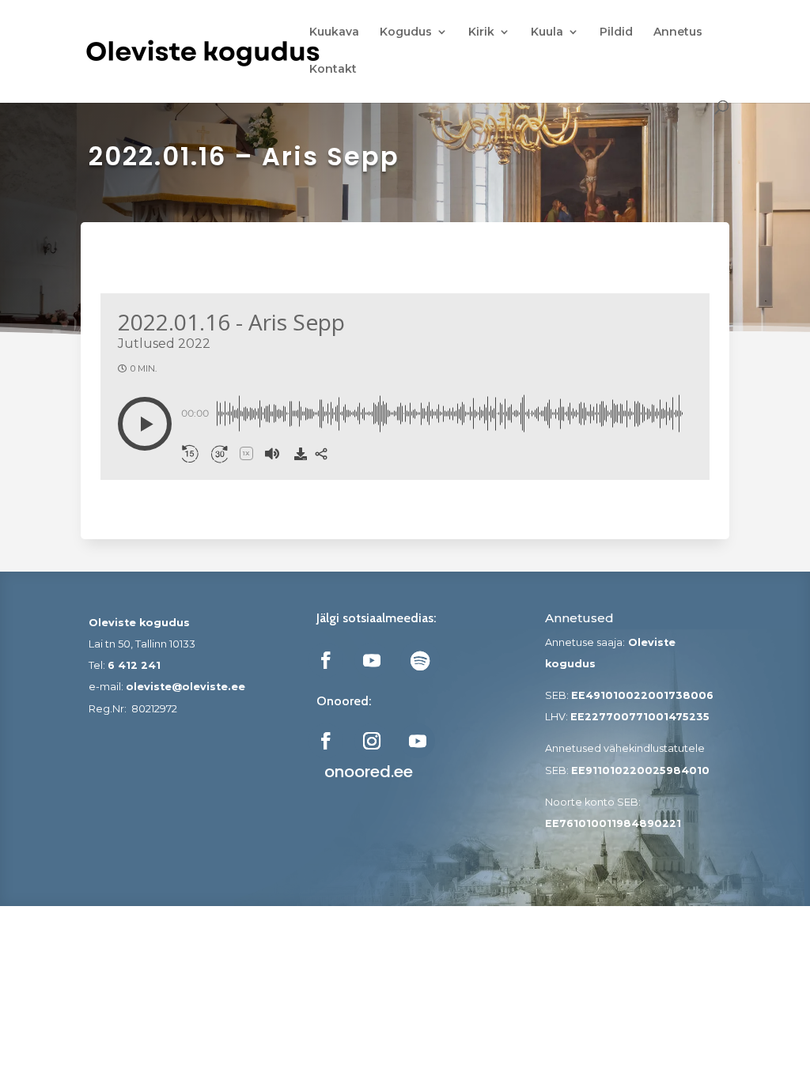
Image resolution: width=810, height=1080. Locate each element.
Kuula (547, 32)
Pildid (616, 32)
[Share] (321, 453)
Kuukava (334, 32)
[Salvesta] (300, 453)
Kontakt (333, 69)
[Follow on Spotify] (420, 660)
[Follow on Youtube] (371, 660)
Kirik (481, 32)
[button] (145, 424)
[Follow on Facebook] (325, 660)
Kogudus (406, 32)
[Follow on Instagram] (371, 740)
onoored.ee (368, 772)
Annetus (677, 32)
